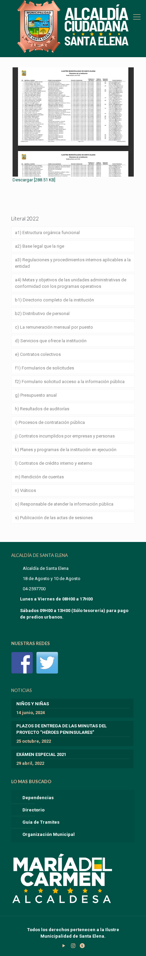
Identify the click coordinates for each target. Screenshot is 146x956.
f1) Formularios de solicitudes (44, 367)
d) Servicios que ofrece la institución (51, 340)
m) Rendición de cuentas (39, 476)
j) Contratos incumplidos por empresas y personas (65, 436)
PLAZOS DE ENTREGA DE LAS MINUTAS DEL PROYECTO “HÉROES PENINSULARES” (61, 729)
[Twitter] (47, 663)
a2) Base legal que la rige (39, 246)
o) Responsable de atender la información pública (64, 504)
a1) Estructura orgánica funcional (47, 232)
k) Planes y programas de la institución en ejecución (65, 449)
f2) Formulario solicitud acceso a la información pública (70, 381)
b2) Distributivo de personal (42, 313)
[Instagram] (73, 946)
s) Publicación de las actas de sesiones (54, 517)
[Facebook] (22, 663)
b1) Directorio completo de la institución (54, 299)
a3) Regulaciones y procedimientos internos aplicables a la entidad (73, 263)
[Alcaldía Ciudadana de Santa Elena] (73, 26)
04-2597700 (34, 588)
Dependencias (38, 797)
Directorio (33, 809)
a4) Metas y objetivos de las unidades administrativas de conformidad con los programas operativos (70, 283)
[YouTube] (64, 946)
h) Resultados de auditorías (42, 408)
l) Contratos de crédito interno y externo (53, 463)
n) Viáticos (25, 490)
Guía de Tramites (40, 822)
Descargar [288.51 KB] (34, 179)
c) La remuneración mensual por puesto (54, 327)
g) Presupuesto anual (36, 395)
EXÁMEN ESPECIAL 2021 (41, 754)
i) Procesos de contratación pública (50, 422)
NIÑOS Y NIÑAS (32, 703)
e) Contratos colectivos (38, 354)
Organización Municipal (48, 834)
